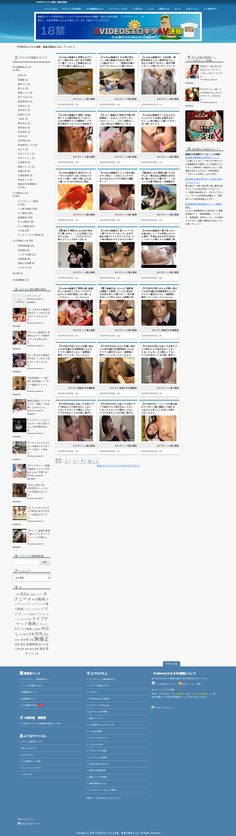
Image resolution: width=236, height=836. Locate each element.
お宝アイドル (192, 9)
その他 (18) (23, 230)
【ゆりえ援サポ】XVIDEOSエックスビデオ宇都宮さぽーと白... (38, 490)
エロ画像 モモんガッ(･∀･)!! (101, 725)
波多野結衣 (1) (25, 101)
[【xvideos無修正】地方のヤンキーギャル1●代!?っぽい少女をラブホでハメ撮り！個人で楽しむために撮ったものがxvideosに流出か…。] (75, 209)
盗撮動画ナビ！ (29, 698)
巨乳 (39, 634)
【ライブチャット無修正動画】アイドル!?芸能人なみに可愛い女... (38, 469)
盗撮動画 (32, 644)
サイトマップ (34, 295)
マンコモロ (25, 619)
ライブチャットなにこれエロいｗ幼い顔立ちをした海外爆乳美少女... (38, 425)
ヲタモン (93, 692)
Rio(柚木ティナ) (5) (27, 145)
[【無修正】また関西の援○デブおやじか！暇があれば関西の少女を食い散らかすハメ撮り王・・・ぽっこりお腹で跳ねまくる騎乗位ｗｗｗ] (158, 209)
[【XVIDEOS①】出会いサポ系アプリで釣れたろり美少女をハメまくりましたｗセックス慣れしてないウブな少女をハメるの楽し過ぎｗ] (117, 440)
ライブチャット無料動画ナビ (35, 679)
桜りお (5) (23, 88)
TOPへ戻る (172, 663)
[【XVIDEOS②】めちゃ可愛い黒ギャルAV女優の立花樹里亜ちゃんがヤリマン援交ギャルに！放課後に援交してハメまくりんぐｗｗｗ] (75, 383)
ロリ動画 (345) (25, 213)
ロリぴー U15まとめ (99, 705)
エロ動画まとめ (20, 193)
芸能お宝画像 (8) (26, 263)
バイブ (27, 609)
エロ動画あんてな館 (31, 761)
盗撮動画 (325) (25, 217)
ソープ (35, 604)
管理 (198, 684)
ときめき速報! (95, 731)
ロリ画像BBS (210, 9)
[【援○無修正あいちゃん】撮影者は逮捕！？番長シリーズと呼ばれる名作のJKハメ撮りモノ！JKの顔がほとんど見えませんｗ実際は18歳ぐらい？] (117, 325)
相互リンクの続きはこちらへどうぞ (104, 798)
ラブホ (40, 624)
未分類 (25, 639)
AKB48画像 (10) (26, 245)
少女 (31, 634)
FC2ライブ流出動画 (71, 9)
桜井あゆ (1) (24, 127)
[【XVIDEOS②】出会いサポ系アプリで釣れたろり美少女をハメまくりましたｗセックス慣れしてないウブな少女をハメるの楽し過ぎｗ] (75, 440)
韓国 (36, 649)
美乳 (22, 649)
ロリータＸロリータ (98, 738)
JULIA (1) (22, 136)
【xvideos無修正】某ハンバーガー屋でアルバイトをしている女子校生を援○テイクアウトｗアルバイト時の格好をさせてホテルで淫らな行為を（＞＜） (117, 236)
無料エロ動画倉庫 (97, 770)
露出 (32, 649)
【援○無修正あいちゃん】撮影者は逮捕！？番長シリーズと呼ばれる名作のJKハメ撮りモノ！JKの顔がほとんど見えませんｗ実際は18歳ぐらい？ (117, 294)
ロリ (17, 629)
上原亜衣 (36, 629)
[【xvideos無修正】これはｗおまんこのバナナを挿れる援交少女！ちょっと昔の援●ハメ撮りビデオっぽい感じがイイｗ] (158, 151)
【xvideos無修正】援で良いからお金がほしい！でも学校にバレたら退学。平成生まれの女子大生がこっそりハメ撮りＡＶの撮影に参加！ (158, 236)
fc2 (23, 594)
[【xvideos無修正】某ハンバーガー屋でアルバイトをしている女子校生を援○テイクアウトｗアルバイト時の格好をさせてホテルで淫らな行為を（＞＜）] (117, 267)
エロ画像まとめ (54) (23, 240)
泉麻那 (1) (23, 79)
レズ (46, 624)
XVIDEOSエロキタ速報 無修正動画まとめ (39, 47)
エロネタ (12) (24, 267)
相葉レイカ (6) (25, 92)
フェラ (38, 614)
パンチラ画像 (28, 614)
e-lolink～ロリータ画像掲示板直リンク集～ (42, 723)
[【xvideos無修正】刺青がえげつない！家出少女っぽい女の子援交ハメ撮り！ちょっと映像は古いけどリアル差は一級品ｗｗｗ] (75, 93)
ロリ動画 (26, 628)
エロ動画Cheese (30, 705)
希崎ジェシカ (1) (26, 166)
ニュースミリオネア (31, 768)
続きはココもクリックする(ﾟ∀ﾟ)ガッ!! (118, 465)
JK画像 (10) (24, 250)
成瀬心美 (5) (24, 171)
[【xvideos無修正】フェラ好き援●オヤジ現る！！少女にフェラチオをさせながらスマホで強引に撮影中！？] (117, 209)
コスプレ (26, 604)
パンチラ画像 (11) (27, 254)
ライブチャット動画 (28, 201)
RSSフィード (187, 684)
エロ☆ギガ (27, 774)
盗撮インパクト (96, 718)
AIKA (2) (22, 75)
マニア (151, 9)
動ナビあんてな (29, 748)
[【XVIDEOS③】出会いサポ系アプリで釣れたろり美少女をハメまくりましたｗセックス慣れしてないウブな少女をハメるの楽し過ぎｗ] (158, 383)
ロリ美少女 (137, 9)
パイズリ (35, 609)
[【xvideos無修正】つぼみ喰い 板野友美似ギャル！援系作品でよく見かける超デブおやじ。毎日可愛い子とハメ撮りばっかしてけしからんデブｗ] (158, 93)
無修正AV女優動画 (170, 330)
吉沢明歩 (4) (24, 140)
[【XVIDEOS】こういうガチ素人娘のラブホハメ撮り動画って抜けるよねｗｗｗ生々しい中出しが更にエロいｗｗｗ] (158, 440)
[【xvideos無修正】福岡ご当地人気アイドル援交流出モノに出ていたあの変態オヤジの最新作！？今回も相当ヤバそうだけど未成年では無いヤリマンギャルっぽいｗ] (75, 151)
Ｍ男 (36, 654)
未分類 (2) (18, 273)
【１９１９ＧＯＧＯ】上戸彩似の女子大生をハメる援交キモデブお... (38, 512)
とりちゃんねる (96, 744)
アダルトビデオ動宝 (98, 751)
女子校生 (23, 634)
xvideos (32, 594)
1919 (18, 594)
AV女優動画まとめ (94, 9)
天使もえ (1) (24, 106)
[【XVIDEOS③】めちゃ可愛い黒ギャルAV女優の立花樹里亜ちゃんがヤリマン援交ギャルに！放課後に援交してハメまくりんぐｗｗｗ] (158, 325)
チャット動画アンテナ (32, 741)
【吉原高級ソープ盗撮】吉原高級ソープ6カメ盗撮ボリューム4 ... (38, 383)
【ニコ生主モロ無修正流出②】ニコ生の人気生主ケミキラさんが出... (38, 360)
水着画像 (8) (24, 259)
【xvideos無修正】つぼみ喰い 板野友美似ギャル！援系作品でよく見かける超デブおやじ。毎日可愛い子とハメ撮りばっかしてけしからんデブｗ (158, 63)
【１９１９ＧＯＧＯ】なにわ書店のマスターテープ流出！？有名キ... (38, 447)
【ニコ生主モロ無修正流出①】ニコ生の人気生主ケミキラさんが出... (38, 314)
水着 (31, 640)
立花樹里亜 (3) (25, 175)
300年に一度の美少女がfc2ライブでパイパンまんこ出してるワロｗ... (211, 71)
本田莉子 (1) (24, 110)
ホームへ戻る (51, 9)
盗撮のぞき (164, 9)
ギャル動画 (36, 599)
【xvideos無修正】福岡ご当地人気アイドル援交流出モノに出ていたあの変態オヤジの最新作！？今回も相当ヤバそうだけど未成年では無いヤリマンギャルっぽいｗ (75, 121)
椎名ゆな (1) (24, 123)
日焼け (17, 640)
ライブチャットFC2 (117, 9)
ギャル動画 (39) (26, 221)
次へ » (93, 461)
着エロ (42, 644)
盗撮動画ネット (29, 692)
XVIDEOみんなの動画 (99, 698)
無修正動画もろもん (98, 783)
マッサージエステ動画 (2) (31, 235)
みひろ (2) (23, 149)
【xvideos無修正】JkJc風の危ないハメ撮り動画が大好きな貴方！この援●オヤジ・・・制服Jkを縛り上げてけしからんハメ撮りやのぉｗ (117, 63)
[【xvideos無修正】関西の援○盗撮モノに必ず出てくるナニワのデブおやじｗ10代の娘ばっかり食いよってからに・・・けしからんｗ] (75, 325)
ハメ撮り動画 (88, 99)
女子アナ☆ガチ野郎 (98, 712)
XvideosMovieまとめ (98, 764)
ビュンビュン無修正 (98, 757)
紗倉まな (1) (24, 114)
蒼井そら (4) (24, 84)
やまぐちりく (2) (26, 153)
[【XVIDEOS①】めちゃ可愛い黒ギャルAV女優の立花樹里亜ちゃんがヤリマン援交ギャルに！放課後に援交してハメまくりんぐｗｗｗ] (117, 383)
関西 (27, 649)
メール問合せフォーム (165, 684)
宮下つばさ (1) (25, 97)
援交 (46, 634)
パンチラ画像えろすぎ (32, 685)
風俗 (42, 648)
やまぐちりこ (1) (26, 158)
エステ (39, 594)
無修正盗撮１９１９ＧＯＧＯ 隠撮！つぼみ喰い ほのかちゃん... (38, 404)
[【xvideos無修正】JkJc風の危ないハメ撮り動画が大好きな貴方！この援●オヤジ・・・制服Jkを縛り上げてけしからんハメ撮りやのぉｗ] (117, 93)
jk (27, 594)
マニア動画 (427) (26, 226)
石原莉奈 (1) (24, 132)
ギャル (178, 9)
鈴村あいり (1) (25, 179)
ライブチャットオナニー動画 (102, 790)
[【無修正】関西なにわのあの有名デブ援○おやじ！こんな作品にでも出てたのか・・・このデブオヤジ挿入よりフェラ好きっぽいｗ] (75, 267)
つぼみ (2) (23, 118)
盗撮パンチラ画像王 (98, 777)
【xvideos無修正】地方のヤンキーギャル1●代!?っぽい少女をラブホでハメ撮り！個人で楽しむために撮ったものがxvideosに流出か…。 (75, 178)
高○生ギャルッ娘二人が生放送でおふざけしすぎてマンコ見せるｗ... (211, 94)
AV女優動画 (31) (21, 280)
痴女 (23, 644)
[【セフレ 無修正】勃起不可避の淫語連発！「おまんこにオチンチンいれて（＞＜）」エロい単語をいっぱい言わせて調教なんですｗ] (117, 151)
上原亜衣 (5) (24, 162)
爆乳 (17, 644)
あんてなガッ (28, 755)
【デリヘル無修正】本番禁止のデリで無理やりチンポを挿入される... (38, 337)
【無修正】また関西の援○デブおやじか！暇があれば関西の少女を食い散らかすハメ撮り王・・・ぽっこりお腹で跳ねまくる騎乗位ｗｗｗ (158, 178)
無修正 (41, 639)
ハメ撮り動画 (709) (27, 209)
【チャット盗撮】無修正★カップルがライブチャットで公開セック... (38, 535)
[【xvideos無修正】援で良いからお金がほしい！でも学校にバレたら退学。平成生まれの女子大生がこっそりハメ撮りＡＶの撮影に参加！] (158, 267)
